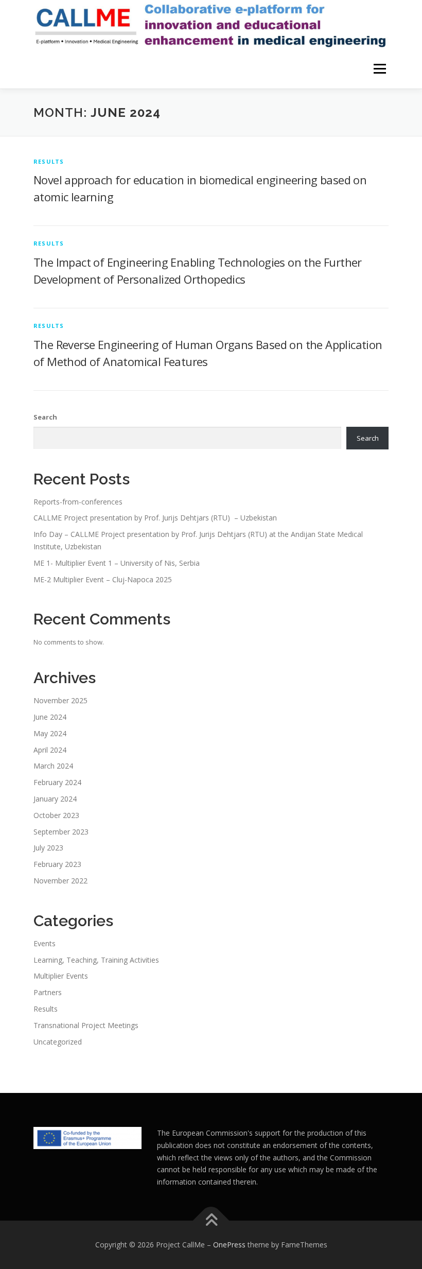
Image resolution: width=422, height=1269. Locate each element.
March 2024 (53, 766)
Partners (47, 992)
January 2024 (55, 799)
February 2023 (57, 864)
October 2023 (56, 815)
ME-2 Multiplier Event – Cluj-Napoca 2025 (102, 579)
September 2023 (61, 832)
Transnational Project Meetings (85, 1025)
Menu (380, 69)
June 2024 (49, 717)
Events (44, 943)
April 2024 (49, 750)
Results (48, 161)
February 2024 (57, 782)
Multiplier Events (60, 976)
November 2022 (60, 880)
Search (45, 417)
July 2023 (48, 848)
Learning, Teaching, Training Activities (96, 960)
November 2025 (60, 700)
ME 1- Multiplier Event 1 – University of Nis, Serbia (116, 563)
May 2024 (49, 733)
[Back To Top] (211, 1220)
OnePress (229, 1244)
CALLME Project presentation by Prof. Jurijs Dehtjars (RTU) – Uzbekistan (155, 518)
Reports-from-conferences (77, 502)
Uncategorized (57, 1042)
